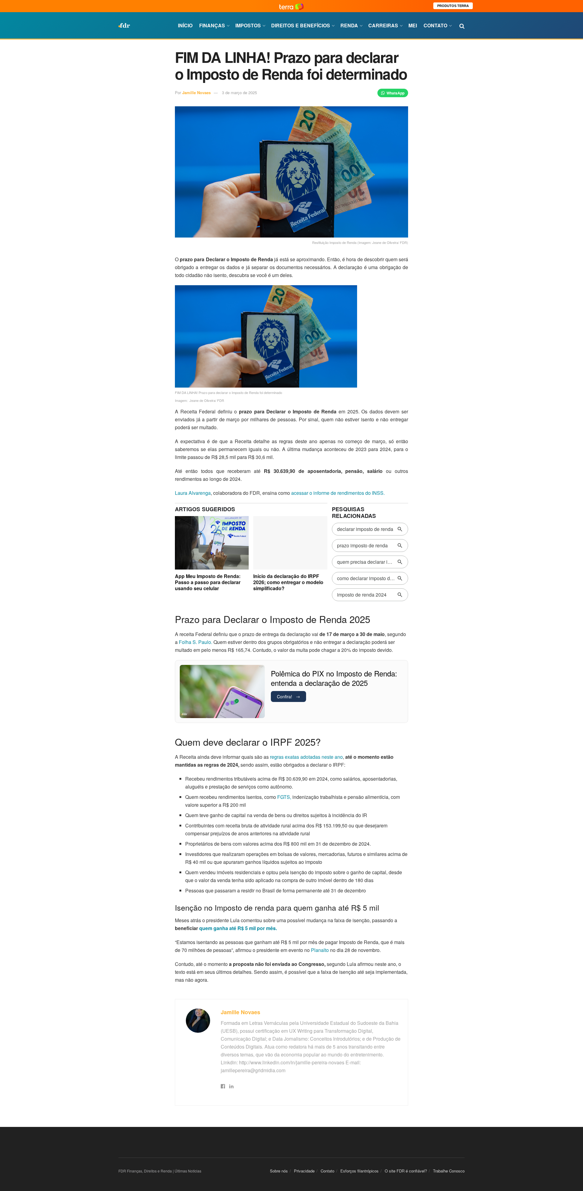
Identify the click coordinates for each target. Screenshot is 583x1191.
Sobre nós (279, 1171)
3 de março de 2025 (239, 92)
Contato (435, 25)
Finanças (212, 25)
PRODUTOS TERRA (453, 6)
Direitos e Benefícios (300, 25)
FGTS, (284, 796)
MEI (412, 25)
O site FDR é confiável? (406, 1171)
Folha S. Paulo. (195, 641)
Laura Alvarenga (193, 492)
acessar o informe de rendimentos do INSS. (338, 492)
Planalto (320, 949)
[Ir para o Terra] (291, 5)
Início (185, 25)
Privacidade (304, 1171)
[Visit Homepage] (124, 25)
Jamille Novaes (196, 92)
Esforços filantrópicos (359, 1171)
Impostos (248, 25)
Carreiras (383, 25)
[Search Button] (462, 25)
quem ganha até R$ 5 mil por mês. (238, 928)
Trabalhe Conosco (449, 1171)
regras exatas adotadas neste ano (306, 756)
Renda (349, 25)
